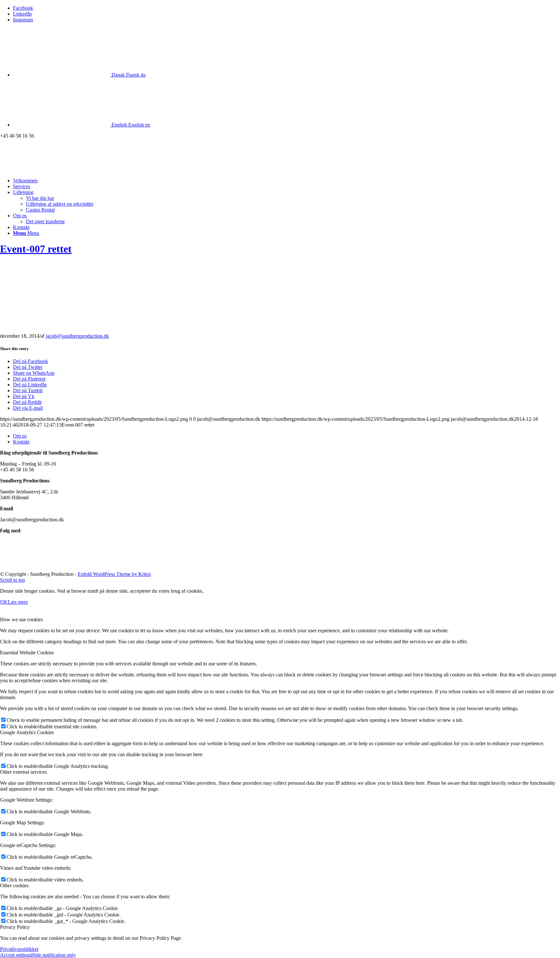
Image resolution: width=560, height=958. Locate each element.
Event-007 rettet (36, 249)
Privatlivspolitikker (19, 949)
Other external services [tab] (23, 772)
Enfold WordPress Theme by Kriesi (114, 574)
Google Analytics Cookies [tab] (27, 732)
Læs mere (18, 602)
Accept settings (15, 955)
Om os (20, 436)
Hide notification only (53, 955)
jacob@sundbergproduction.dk (77, 336)
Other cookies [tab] (14, 885)
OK (4, 602)
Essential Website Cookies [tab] (27, 652)
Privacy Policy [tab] (15, 927)
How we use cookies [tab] (21, 619)
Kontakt (21, 441)
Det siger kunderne (45, 221)
